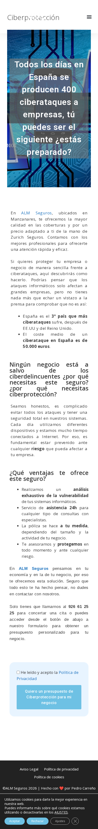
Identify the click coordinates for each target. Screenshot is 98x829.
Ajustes (60, 821)
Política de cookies (49, 777)
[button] (89, 17)
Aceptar (14, 821)
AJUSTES (61, 812)
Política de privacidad (61, 769)
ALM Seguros (36, 213)
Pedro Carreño (83, 788)
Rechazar (37, 821)
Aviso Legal (29, 769)
